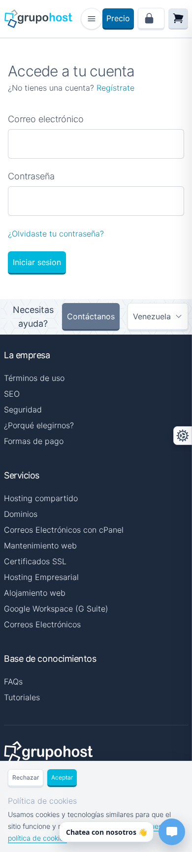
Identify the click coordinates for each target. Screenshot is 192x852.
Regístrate (115, 88)
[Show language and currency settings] (182, 435)
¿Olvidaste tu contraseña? (56, 234)
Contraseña (31, 176)
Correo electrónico (46, 119)
